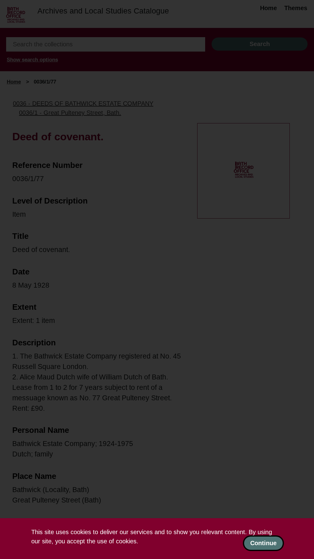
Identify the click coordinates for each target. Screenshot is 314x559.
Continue (263, 543)
